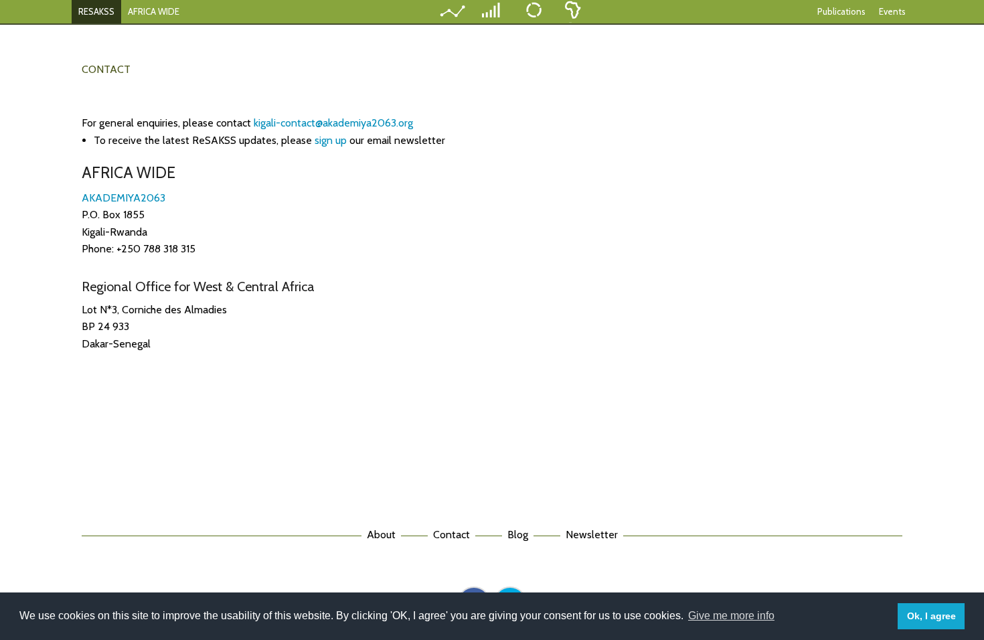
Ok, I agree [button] (931, 616)
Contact (451, 534)
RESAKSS (96, 11)
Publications (841, 11)
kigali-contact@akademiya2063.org (333, 122)
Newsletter (591, 534)
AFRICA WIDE (153, 11)
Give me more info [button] (731, 615)
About (381, 534)
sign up (332, 140)
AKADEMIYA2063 (123, 197)
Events (892, 11)
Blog (518, 534)
